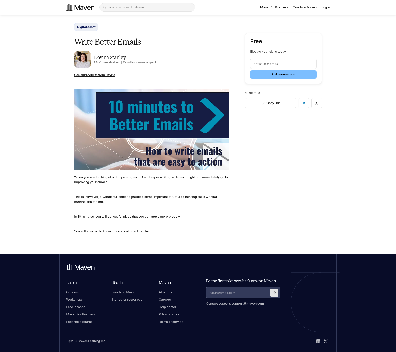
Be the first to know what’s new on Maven (241, 281)
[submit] (274, 293)
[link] (304, 103)
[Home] (80, 267)
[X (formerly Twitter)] (325, 341)
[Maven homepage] (80, 7)
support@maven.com (248, 304)
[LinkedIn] (318, 341)
